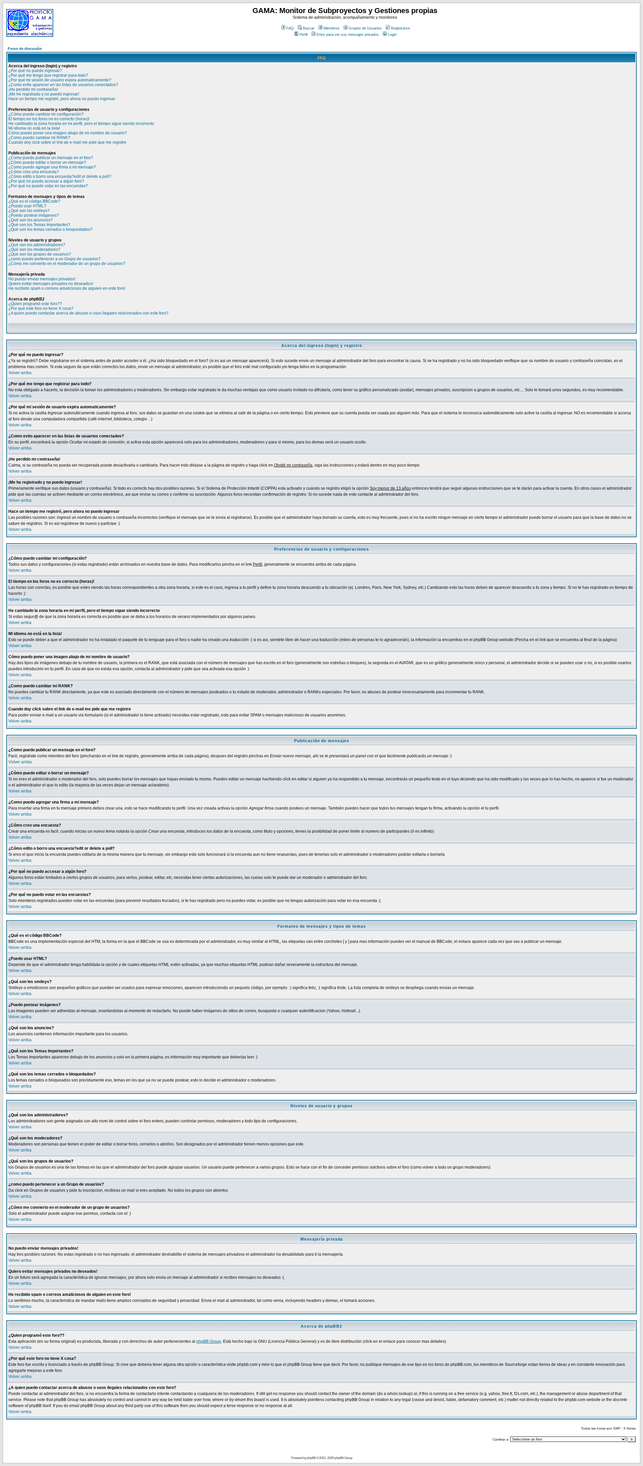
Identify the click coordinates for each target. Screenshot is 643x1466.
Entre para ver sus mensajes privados (347, 34)
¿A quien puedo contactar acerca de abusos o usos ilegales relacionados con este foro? (88, 313)
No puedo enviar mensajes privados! (41, 279)
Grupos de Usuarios (365, 28)
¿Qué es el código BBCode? (34, 201)
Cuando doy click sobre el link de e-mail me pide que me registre (67, 142)
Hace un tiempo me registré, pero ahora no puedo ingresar (61, 98)
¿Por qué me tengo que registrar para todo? (48, 75)
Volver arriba (19, 372)
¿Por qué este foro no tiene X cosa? (40, 308)
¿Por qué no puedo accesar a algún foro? (46, 181)
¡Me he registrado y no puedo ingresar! (43, 94)
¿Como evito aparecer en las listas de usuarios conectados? (63, 84)
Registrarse (400, 28)
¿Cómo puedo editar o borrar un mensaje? (47, 162)
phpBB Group (208, 1341)
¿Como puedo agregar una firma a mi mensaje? (52, 167)
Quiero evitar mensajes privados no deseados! (50, 283)
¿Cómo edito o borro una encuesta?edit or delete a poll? (59, 176)
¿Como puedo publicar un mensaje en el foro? (50, 157)
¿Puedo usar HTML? (27, 206)
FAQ (290, 28)
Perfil (303, 34)
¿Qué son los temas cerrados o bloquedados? (50, 229)
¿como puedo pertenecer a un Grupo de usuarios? (54, 259)
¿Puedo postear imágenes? (33, 215)
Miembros (332, 28)
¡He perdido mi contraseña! (33, 89)
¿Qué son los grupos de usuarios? (39, 254)
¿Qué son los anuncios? (30, 220)
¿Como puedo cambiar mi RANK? (39, 137)
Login (392, 34)
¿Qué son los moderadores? (34, 249)
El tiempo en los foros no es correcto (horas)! (48, 119)
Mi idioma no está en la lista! (34, 128)
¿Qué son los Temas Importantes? (39, 224)
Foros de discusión (25, 49)
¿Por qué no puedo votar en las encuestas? (48, 186)
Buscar (308, 28)
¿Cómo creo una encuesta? (33, 171)
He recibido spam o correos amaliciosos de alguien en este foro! (66, 288)
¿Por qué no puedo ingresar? (35, 70)
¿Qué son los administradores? (36, 244)
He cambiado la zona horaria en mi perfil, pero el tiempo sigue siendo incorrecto (81, 123)
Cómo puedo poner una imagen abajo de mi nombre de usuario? (67, 133)
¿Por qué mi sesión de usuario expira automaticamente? (59, 80)
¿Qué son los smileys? (29, 210)
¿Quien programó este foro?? (35, 303)
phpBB (311, 1458)
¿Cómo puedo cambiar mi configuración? (46, 114)
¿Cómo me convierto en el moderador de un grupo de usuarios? (66, 263)
